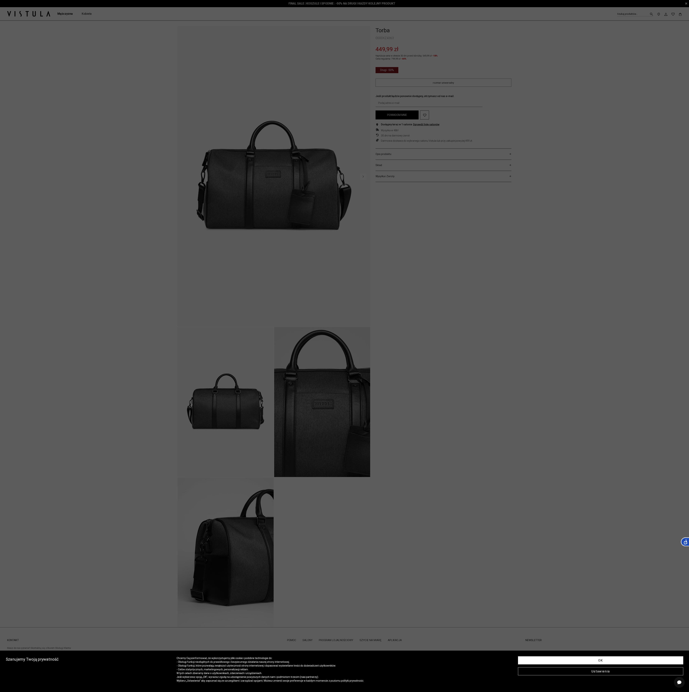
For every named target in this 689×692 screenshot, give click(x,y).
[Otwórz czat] (679, 682)
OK (600, 660)
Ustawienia (600, 671)
